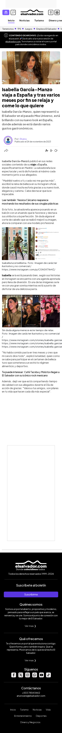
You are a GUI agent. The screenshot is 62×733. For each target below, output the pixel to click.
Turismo (39, 20)
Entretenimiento (23, 715)
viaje (33, 164)
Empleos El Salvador (46, 29)
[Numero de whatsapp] (34, 676)
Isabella (7, 275)
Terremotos (8, 29)
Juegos (28, 29)
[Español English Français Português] (57, 12)
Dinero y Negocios (30, 722)
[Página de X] (20, 676)
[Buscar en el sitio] (13, 12)
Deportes (41, 715)
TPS (19, 29)
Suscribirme (31, 594)
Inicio (11, 20)
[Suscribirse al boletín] (5, 12)
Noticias (24, 20)
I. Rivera (23, 138)
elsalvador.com (13, 41)
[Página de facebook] (13, 676)
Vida (48, 709)
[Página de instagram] (27, 676)
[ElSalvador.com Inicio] (32, 12)
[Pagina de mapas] (50, 12)
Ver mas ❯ (30, 625)
